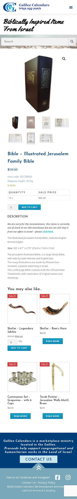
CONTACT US (38, 459)
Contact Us (29, 482)
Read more (52, 341)
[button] (64, 58)
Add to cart (30, 207)
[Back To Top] (38, 468)
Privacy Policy (46, 482)
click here (48, 231)
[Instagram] (68, 477)
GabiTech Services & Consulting (38, 490)
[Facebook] (57, 477)
